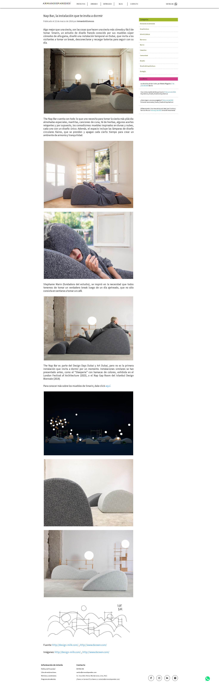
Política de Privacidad (48, 669)
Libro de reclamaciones (48, 672)
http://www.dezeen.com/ (93, 645)
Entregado (107, 4)
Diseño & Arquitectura (147, 66)
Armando (94, 4)
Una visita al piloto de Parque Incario (158, 93)
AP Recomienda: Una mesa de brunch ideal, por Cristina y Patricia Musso (158, 109)
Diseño (142, 61)
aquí (107, 386)
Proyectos (81, 4)
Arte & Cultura (145, 34)
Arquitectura (144, 29)
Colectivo (143, 50)
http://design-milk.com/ (65, 645)
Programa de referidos (48, 679)
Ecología (143, 71)
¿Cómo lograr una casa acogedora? (156, 101)
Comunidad (144, 55)
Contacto (134, 4)
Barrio (142, 45)
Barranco (143, 40)
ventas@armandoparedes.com (86, 672)
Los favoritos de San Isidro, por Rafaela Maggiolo (157, 85)
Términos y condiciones (48, 676)
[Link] (151, 678)
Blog (121, 4)
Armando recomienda (147, 24)
